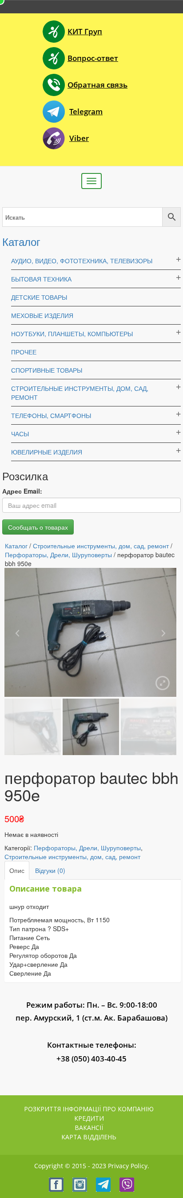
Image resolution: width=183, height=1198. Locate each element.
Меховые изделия (42, 315)
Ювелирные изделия (46, 451)
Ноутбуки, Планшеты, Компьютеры (72, 333)
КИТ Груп (85, 31)
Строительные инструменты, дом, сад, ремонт (101, 545)
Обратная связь (97, 85)
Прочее (23, 351)
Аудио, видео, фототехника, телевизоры (81, 260)
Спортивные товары (46, 370)
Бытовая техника (41, 278)
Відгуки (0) (50, 870)
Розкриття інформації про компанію (89, 1109)
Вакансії (89, 1127)
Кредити (89, 1118)
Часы (20, 433)
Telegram (86, 111)
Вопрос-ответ (93, 58)
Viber (79, 138)
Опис (16, 870)
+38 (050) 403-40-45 (91, 1058)
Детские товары (39, 297)
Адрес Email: (22, 490)
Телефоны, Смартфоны (51, 415)
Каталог (21, 241)
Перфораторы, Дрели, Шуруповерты (58, 554)
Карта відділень (88, 1137)
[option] (90, 632)
